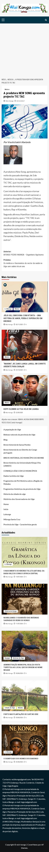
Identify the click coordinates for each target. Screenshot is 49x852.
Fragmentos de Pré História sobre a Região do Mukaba (23, 482)
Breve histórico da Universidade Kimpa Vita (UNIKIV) (22, 464)
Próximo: (23, 263)
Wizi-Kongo (10, 101)
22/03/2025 (19, 412)
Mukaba (20, 708)
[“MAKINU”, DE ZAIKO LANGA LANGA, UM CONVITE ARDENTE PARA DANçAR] (24, 345)
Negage (7, 658)
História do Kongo (11, 611)
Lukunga (7, 514)
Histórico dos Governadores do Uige (19, 499)
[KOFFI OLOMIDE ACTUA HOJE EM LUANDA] (24, 390)
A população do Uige (12, 429)
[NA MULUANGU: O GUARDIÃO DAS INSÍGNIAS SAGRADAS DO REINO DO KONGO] (24, 599)
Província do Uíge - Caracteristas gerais (20, 524)
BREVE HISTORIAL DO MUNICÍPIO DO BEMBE (24, 458)
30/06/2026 (19, 673)
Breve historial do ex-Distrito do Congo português (20, 451)
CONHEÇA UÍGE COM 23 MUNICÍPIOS (20, 471)
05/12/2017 (21, 101)
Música (7, 89)
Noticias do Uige (18, 658)
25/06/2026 (19, 762)
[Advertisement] (24, 49)
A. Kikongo (8, 309)
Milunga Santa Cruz (12, 519)
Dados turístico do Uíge (14, 476)
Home (6, 504)
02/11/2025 (19, 324)
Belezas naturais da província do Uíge (19, 434)
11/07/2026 (19, 624)
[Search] (45, 20)
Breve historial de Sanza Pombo (17, 445)
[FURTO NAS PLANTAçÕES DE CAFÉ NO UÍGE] (24, 695)
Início (6, 509)
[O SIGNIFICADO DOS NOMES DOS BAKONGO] (24, 740)
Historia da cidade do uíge (15, 494)
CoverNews (32, 844)
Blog (5, 440)
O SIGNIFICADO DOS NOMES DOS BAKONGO (21, 758)
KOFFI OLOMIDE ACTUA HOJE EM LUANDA (21, 409)
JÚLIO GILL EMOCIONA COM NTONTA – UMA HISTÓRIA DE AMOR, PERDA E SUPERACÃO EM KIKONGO (23, 318)
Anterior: (24, 253)
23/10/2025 (19, 370)
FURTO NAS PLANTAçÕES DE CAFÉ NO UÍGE (21, 714)
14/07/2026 (19, 577)
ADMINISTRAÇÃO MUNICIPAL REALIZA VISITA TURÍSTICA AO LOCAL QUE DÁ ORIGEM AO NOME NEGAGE (23, 667)
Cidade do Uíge (10, 708)
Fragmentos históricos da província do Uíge (22, 489)
